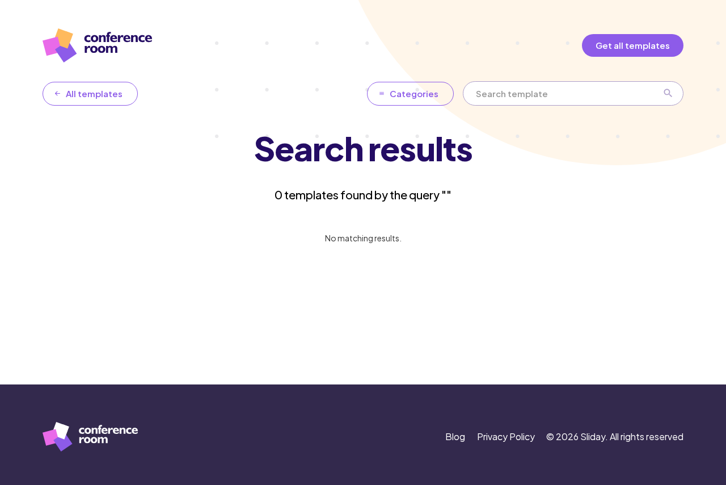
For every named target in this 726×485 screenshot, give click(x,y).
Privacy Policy (506, 436)
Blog (455, 436)
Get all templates (633, 45)
